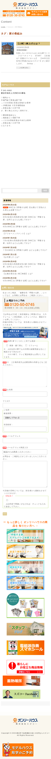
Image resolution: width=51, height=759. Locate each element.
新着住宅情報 (21, 50)
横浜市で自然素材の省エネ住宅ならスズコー (33, 733)
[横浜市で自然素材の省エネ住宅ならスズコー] (25, 6)
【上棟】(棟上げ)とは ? (28, 43)
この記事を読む (24, 67)
